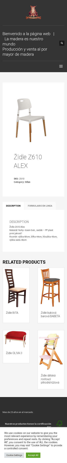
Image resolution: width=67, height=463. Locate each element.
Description (13, 206)
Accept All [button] (33, 455)
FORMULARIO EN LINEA (40, 206)
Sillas (27, 182)
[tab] (13, 206)
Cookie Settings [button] (14, 455)
